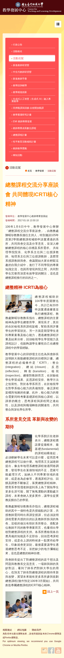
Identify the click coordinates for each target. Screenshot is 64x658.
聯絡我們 (36, 630)
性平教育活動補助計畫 (24, 141)
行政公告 (17, 44)
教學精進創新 (19, 92)
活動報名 (17, 51)
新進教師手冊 (19, 78)
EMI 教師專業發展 (22, 121)
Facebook (51, 650)
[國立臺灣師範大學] (32, 6)
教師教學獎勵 (19, 148)
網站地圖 (21, 630)
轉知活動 (17, 155)
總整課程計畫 (19, 135)
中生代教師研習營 (21, 72)
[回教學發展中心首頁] (32, 11)
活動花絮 (18, 58)
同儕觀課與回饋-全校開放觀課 (28, 108)
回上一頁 (53, 591)
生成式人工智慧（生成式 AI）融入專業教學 (31, 100)
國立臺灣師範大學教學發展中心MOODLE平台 (44, 650)
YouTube (58, 650)
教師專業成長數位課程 (24, 128)
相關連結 (7, 630)
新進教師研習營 (20, 65)
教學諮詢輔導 (19, 85)
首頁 (29, 171)
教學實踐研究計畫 (21, 114)
